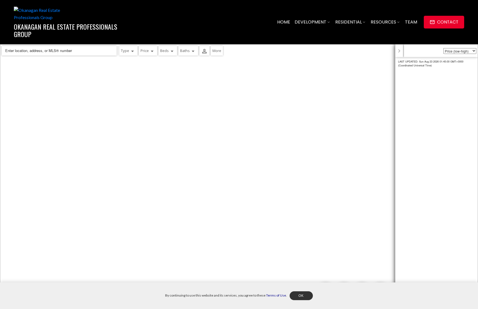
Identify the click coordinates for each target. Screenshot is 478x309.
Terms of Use (276, 295)
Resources (383, 22)
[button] (444, 22)
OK (301, 296)
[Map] (239, 177)
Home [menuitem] (283, 22)
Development (310, 22)
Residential (348, 22)
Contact (447, 22)
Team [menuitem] (411, 22)
